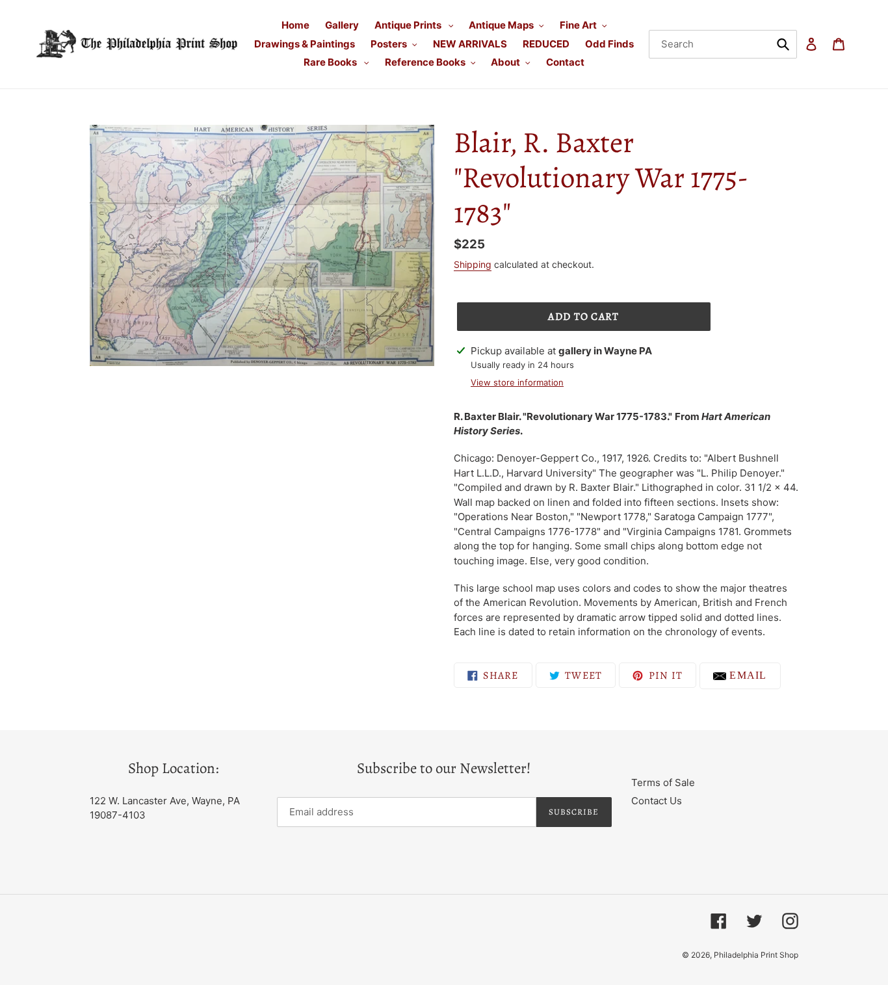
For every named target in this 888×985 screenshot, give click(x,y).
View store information (517, 382)
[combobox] (723, 44)
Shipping (472, 264)
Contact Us (656, 801)
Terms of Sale (663, 782)
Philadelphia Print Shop (756, 955)
